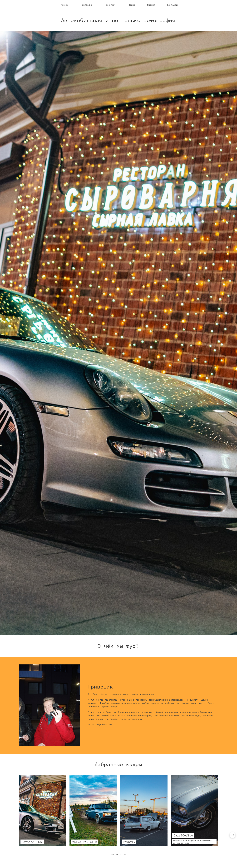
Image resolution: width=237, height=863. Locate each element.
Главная (64, 4)
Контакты (172, 4)
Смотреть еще (118, 854)
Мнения (151, 4)
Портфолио (86, 4)
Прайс (131, 4)
